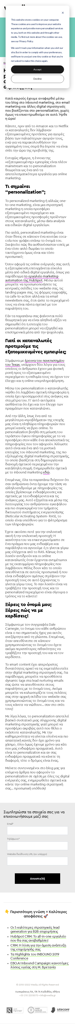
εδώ (46, 472)
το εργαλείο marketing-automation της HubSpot (32, 278)
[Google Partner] (14, 1009)
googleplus (51, 1018)
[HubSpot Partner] (37, 1009)
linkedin (42, 1018)
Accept (37, 69)
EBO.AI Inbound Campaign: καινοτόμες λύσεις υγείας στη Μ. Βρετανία (39, 965)
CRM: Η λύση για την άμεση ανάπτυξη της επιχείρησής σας (38, 947)
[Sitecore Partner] (60, 1009)
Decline (37, 78)
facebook (23, 1018)
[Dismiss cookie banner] (63, 13)
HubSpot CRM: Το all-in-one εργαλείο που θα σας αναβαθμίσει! (38, 938)
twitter (32, 1018)
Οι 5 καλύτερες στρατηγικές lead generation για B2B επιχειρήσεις (34, 929)
